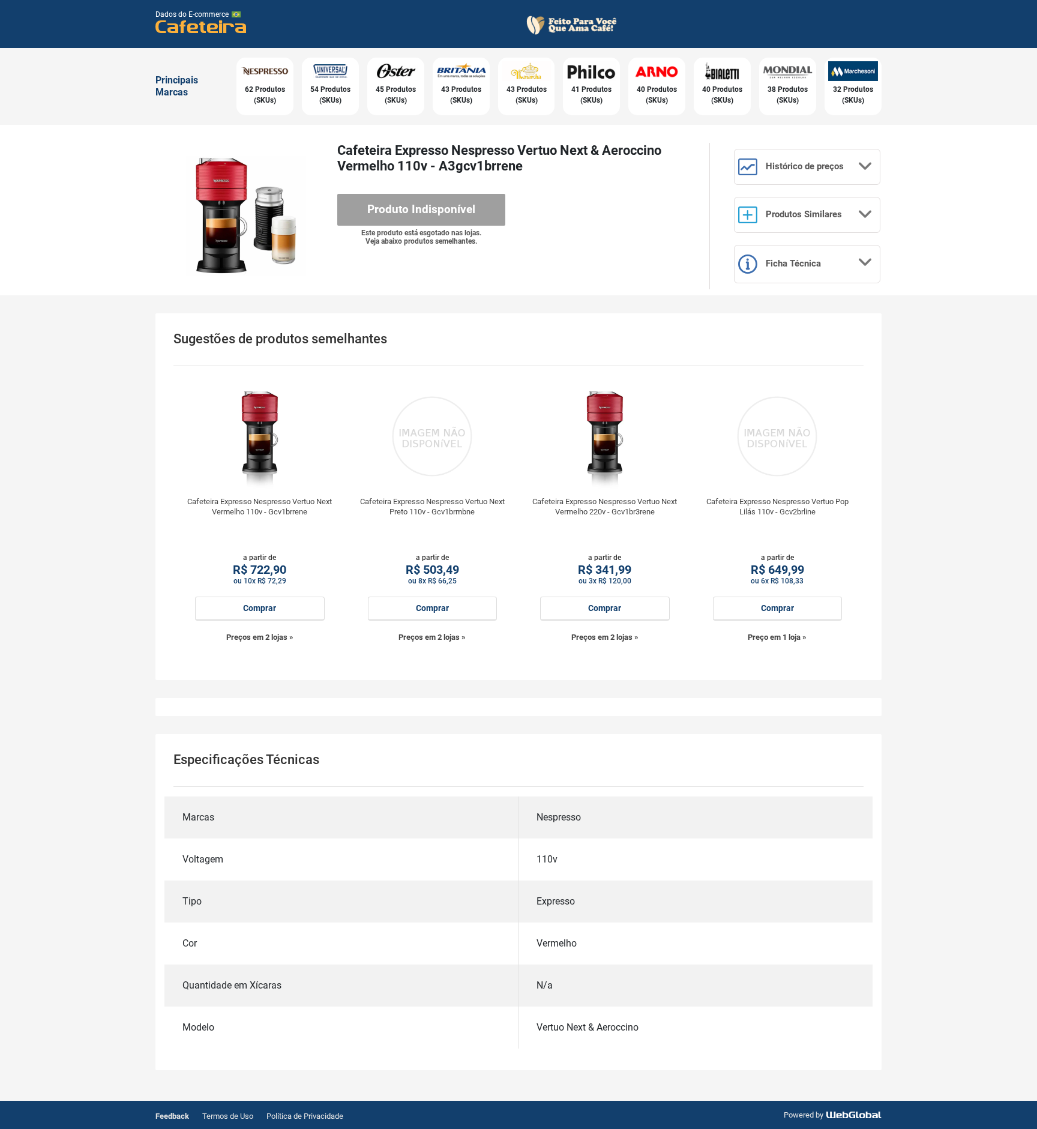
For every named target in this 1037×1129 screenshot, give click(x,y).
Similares (804, 214)
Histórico (803, 166)
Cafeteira (201, 26)
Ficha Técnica (792, 263)
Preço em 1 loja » (777, 637)
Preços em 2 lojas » (259, 637)
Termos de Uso (227, 1116)
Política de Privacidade (304, 1116)
